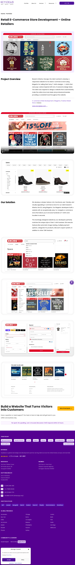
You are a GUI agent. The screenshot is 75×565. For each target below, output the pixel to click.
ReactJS (35, 505)
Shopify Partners (19, 440)
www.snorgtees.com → (40, 106)
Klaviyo (43, 440)
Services (41, 3)
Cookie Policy (11, 563)
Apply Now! (21, 542)
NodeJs (28, 505)
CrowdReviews (60, 440)
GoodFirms (70, 440)
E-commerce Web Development (43, 101)
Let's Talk (67, 3)
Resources (51, 3)
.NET (3, 505)
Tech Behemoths (68, 443)
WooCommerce (50, 505)
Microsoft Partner (6, 440)
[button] (28, 549)
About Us (34, 3)
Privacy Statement (18, 563)
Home (3, 14)
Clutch (50, 440)
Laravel (8, 505)
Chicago (28, 514)
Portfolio (26, 3)
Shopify (42, 505)
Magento (57, 101)
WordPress (60, 505)
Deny (22, 560)
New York (3, 517)
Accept (9, 560)
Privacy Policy (8, 555)
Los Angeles (29, 519)
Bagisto (36, 440)
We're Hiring (18, 542)
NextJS (22, 505)
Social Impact (5, 542)
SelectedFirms (5, 443)
